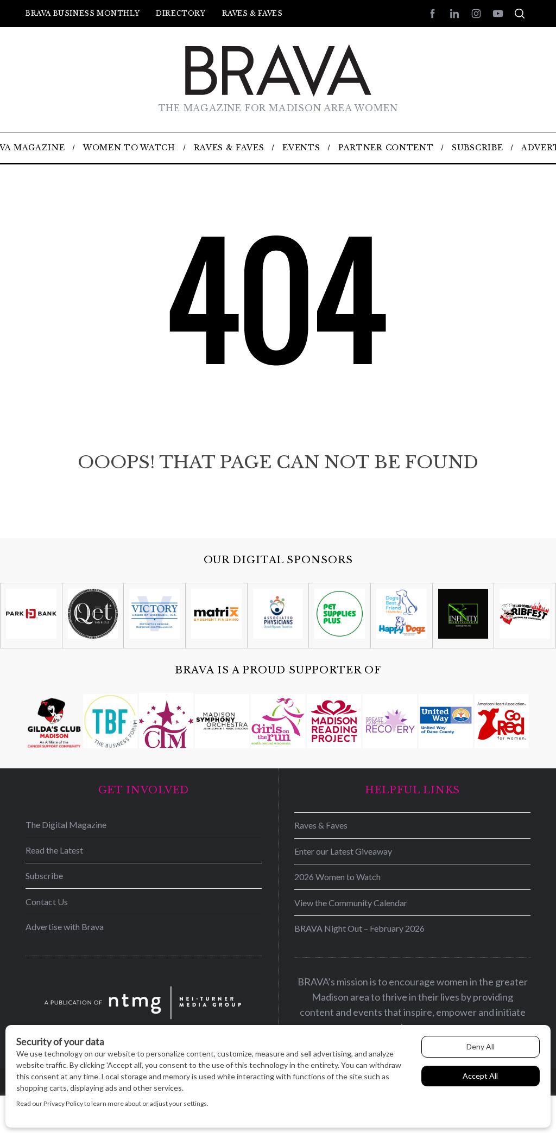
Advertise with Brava (65, 926)
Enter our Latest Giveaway (343, 851)
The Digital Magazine (66, 824)
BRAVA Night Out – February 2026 (359, 928)
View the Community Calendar (350, 903)
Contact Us (47, 901)
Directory (180, 13)
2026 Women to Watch (337, 876)
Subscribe (44, 875)
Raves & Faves (252, 13)
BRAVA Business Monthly (83, 13)
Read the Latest (54, 850)
